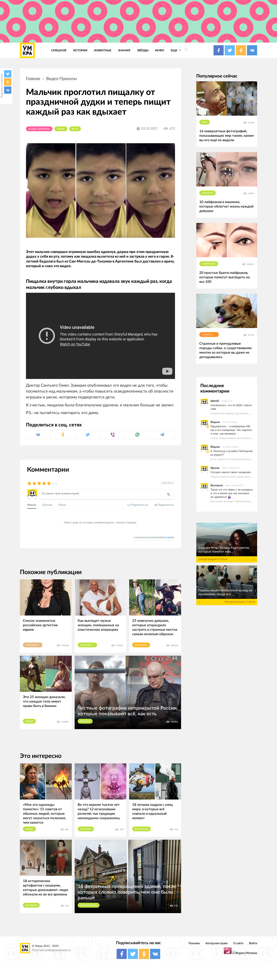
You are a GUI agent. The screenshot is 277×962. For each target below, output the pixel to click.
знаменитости (34, 645)
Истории (80, 50)
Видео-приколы (61, 79)
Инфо (159, 50)
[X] (7, 73)
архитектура (88, 905)
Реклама (194, 943)
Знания (124, 50)
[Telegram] (162, 434)
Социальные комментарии (154, 538)
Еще (174, 50)
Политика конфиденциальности (51, 950)
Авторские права (216, 943)
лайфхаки (209, 264)
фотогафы (141, 829)
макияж (207, 193)
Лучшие (47, 505)
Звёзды (143, 50)
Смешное (59, 50)
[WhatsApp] (137, 434)
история (31, 905)
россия (85, 721)
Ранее (62, 505)
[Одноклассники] (7, 82)
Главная (33, 79)
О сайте (238, 943)
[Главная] (27, 50)
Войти (253, 943)
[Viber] (112, 434)
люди (61, 129)
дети (75, 129)
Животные (102, 50)
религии (85, 829)
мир (204, 122)
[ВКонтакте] (7, 90)
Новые (31, 505)
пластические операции (88, 645)
